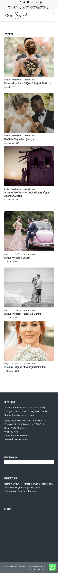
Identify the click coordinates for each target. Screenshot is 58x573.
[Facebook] (20, 2)
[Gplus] (32, 2)
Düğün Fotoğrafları (42, 483)
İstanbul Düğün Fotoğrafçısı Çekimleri (25, 367)
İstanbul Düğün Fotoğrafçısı (39, 8)
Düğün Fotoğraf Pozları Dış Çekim (22, 313)
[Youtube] (41, 2)
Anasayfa (12, 8)
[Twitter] (24, 2)
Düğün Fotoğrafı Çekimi (17, 257)
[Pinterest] (36, 2)
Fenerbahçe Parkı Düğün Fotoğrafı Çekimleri (28, 83)
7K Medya (41, 566)
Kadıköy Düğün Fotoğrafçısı (19, 139)
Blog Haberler (22, 8)
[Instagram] (28, 2)
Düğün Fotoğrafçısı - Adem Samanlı (20, 79)
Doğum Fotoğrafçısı (27, 491)
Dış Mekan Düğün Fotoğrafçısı (19, 487)
